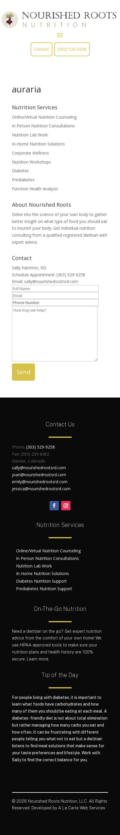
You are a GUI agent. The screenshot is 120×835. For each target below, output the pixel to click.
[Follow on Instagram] (65, 505)
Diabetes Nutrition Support (41, 581)
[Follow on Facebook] (54, 505)
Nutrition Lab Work (30, 135)
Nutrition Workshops (31, 162)
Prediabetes (23, 179)
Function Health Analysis (35, 188)
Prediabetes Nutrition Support (44, 588)
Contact (41, 49)
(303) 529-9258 (72, 49)
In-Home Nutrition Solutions (38, 144)
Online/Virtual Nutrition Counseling (44, 117)
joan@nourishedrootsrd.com (39, 474)
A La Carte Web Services (81, 808)
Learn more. (38, 659)
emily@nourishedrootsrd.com (40, 481)
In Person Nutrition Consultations (43, 126)
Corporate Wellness (30, 153)
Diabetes (20, 170)
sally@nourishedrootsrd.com (51, 281)
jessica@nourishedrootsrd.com (41, 488)
